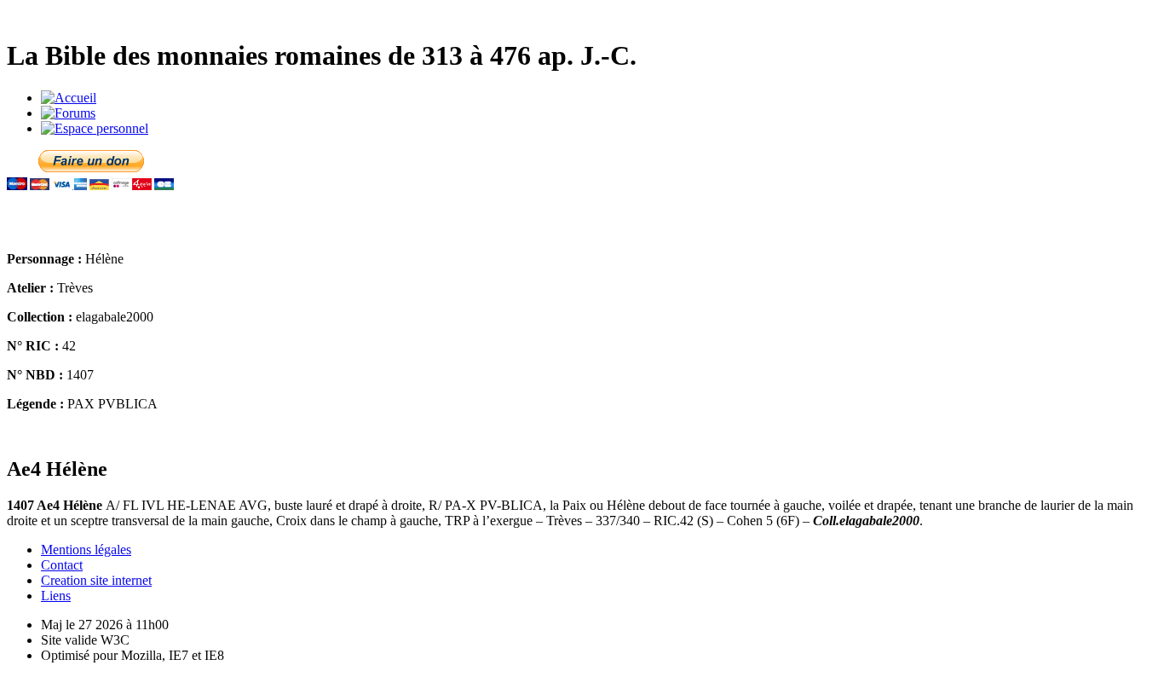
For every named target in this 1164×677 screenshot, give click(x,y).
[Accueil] (68, 97)
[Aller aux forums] (68, 113)
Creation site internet (96, 580)
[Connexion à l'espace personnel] (94, 128)
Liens (56, 595)
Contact (62, 565)
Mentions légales (86, 549)
